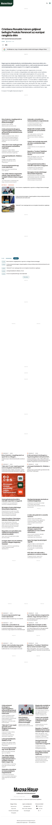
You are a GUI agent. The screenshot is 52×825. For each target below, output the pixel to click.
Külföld (6, 201)
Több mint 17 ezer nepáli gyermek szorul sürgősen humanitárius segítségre (32, 205)
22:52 (3, 268)
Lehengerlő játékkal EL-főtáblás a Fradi (15, 270)
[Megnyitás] (50, 3)
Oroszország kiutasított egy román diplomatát (16, 273)
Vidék (5, 192)
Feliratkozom (35, 796)
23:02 (3, 264)
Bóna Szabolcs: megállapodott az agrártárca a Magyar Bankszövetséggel (32, 187)
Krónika (6, 210)
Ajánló (16, 258)
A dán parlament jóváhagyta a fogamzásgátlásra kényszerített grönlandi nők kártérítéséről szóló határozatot (33, 197)
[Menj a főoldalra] (6, 3)
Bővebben (26, 277)
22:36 (3, 271)
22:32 (3, 273)
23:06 (3, 261)
